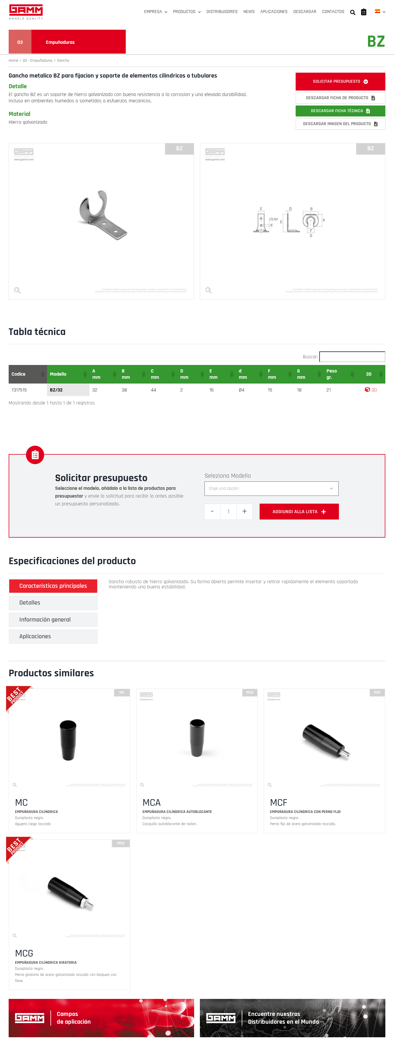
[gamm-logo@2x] (26, 6)
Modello (241, 476)
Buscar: (310, 356)
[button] (42, 374)
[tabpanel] (244, 613)
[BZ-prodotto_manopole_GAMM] (101, 145)
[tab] (53, 586)
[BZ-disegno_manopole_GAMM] (292, 145)
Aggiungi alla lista (295, 511)
